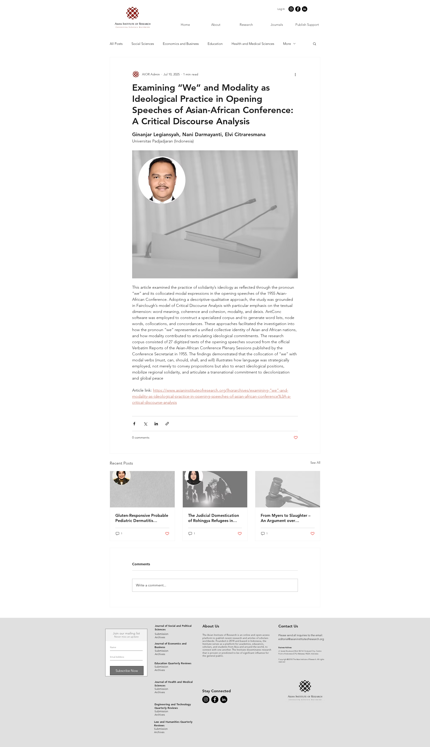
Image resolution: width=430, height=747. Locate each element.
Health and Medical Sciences (253, 44)
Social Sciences (142, 44)
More (287, 44)
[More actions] (295, 74)
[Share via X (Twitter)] (145, 424)
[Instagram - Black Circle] (291, 9)
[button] (276, 24)
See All (315, 463)
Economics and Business (181, 44)
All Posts (116, 44)
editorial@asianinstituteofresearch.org (301, 639)
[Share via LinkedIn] (156, 424)
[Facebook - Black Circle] (298, 9)
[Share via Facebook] (134, 424)
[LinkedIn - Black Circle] (304, 9)
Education (215, 44)
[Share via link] (167, 424)
